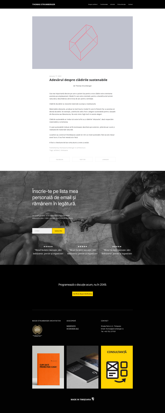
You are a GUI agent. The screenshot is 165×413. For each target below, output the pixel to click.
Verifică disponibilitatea (82, 294)
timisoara (64, 150)
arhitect (57, 150)
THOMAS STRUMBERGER (43, 4)
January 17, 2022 (55, 76)
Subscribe (58, 231)
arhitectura (81, 148)
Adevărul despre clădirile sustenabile (78, 80)
